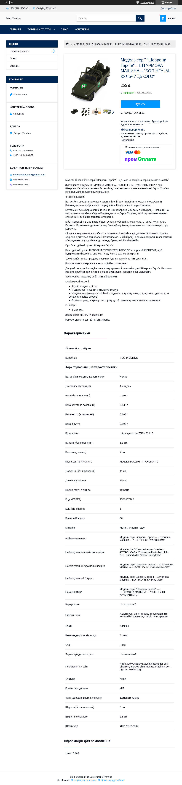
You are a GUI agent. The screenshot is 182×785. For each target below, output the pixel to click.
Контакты (82, 29)
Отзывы (14, 65)
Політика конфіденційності (111, 780)
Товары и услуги (39, 29)
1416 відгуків (147, 2)
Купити (140, 104)
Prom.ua (108, 777)
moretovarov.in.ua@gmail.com (29, 174)
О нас (64, 29)
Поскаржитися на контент (84, 780)
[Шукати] (140, 18)
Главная (15, 29)
